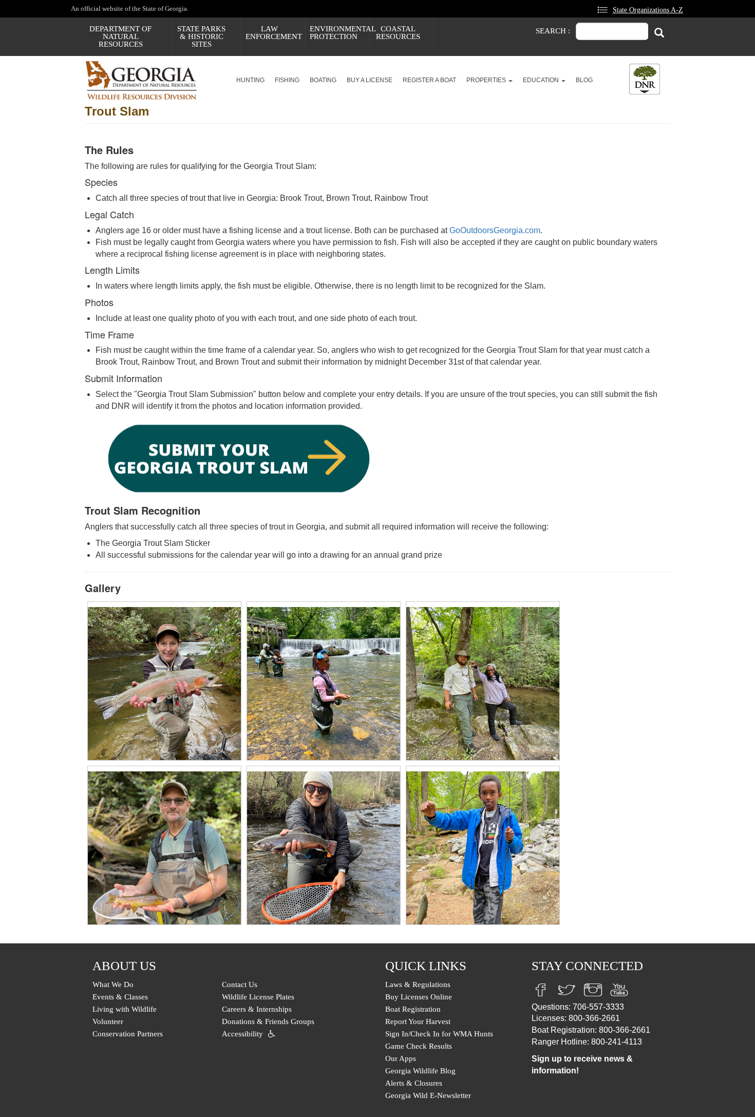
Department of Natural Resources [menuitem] (120, 36)
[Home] (145, 80)
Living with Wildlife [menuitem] (124, 1009)
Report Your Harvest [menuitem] (417, 1021)
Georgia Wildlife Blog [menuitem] (420, 1071)
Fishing (287, 80)
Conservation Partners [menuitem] (127, 1034)
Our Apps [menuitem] (400, 1058)
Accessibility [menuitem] (242, 1034)
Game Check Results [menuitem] (418, 1046)
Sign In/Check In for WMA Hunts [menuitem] (439, 1034)
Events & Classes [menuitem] (120, 997)
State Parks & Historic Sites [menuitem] (201, 36)
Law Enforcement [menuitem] (274, 33)
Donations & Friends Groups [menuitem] (268, 1021)
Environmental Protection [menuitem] (339, 33)
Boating (323, 80)
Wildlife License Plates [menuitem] (258, 997)
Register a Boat (429, 80)
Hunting (250, 80)
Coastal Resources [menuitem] (398, 33)
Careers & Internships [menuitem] (257, 1009)
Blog (584, 80)
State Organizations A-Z (648, 10)
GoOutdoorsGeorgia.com (494, 230)
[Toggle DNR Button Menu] (644, 79)
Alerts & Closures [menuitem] (413, 1083)
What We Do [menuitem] (113, 984)
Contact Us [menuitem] (239, 984)
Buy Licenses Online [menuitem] (418, 997)
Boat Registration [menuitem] (413, 1009)
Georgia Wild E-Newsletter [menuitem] (428, 1095)
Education (541, 80)
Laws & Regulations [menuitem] (417, 984)
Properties (486, 80)
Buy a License (369, 80)
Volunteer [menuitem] (107, 1021)
